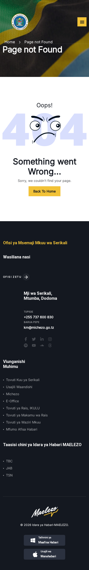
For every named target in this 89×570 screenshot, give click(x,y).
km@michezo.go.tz (39, 327)
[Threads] (50, 345)
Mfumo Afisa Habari (21, 429)
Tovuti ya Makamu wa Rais (27, 415)
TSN (9, 475)
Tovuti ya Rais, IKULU (23, 408)
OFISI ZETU (13, 276)
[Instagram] (50, 339)
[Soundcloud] (42, 345)
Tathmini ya (44, 537)
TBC (9, 461)
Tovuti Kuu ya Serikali (23, 380)
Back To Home (44, 191)
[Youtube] (34, 345)
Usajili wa (46, 551)
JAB (9, 468)
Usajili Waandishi (19, 387)
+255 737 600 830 (38, 317)
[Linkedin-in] (42, 339)
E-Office (12, 401)
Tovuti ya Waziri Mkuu (23, 422)
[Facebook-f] (26, 339)
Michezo (12, 394)
